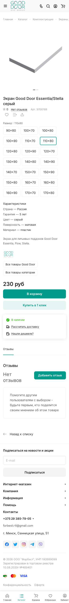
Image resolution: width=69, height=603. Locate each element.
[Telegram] (32, 544)
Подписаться (35, 472)
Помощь (9, 505)
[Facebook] (7, 544)
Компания (10, 491)
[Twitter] (15, 544)
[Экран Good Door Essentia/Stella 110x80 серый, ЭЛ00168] (35, 59)
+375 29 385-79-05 (17, 518)
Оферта (39, 584)
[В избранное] (6, 114)
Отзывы (8, 349)
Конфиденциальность (17, 584)
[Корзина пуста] (63, 6)
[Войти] (55, 6)
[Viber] (40, 544)
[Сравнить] (15, 114)
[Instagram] (24, 544)
